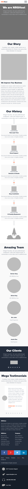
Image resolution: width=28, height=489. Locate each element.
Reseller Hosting (4, 437)
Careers (17, 444)
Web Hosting (4, 435)
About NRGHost (18, 435)
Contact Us (17, 443)
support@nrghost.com (11, 474)
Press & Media (18, 439)
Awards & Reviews (19, 437)
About (18, 457)
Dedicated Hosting (5, 441)
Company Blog (18, 441)
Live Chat (8, 485)
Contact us (3, 459)
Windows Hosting (5, 444)
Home (2, 457)
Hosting (7, 457)
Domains (13, 457)
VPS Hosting (4, 439)
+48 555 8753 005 (11, 479)
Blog (23, 457)
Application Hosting (5, 443)
